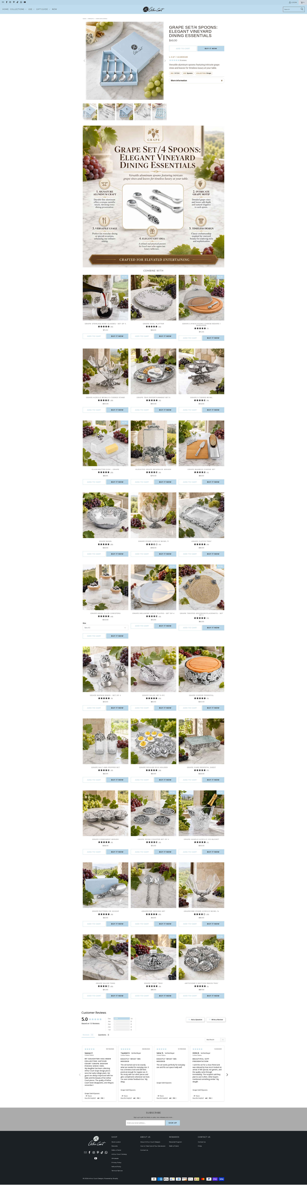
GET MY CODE (153, 608)
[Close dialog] (186, 562)
